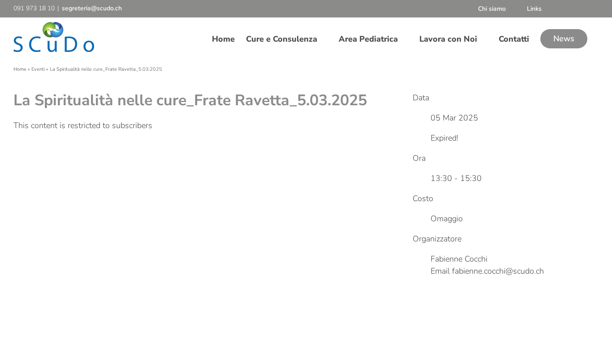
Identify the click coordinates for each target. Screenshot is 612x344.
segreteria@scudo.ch (92, 8)
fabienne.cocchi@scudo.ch (498, 271)
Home (19, 69)
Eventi (38, 69)
